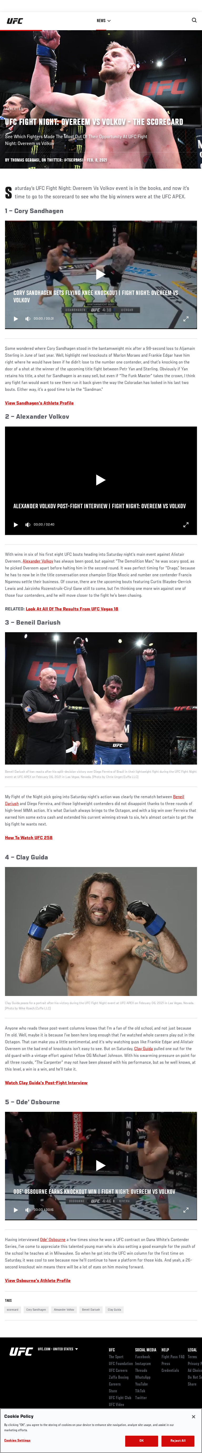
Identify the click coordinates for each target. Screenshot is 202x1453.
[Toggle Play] (16, 318)
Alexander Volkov (38, 561)
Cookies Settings (17, 1440)
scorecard (12, 1309)
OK (141, 1441)
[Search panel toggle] (194, 20)
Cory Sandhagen (36, 1309)
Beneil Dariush (91, 1309)
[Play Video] (101, 275)
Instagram (143, 1364)
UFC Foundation (121, 1364)
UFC (112, 1350)
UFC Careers (118, 1370)
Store (113, 1391)
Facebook (142, 1357)
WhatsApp (142, 1377)
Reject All (177, 1441)
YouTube (141, 1384)
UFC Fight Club (120, 1398)
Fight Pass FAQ (173, 1357)
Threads (141, 1370)
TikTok (140, 1391)
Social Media (145, 1350)
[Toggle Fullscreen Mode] (186, 318)
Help (165, 1350)
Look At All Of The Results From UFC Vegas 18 (72, 609)
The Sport (116, 1357)
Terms (192, 1357)
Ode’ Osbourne (52, 1240)
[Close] (193, 1417)
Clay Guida (143, 1049)
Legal (192, 1350)
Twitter (141, 1398)
